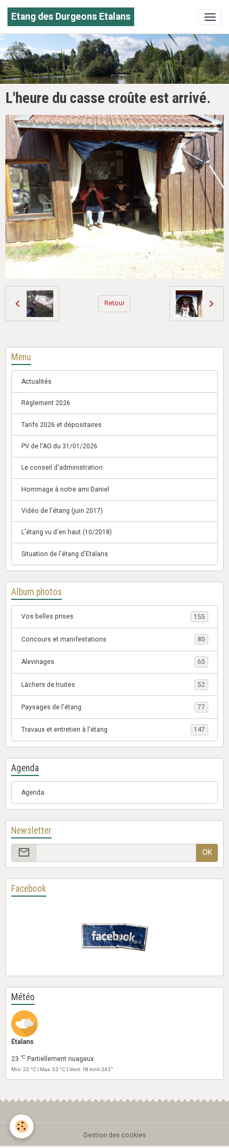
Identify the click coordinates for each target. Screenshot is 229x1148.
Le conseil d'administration (62, 467)
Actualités (36, 381)
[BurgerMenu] (210, 17)
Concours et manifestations (113, 639)
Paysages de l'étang (113, 707)
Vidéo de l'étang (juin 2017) (62, 510)
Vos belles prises (113, 616)
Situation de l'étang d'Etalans (64, 554)
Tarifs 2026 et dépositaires (61, 425)
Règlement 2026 (45, 403)
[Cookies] (22, 1126)
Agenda (32, 792)
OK (207, 852)
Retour (114, 303)
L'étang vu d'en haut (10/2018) (66, 532)
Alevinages (113, 662)
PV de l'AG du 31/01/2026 (59, 446)
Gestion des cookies (114, 1135)
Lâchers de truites (113, 684)
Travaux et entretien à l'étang (113, 729)
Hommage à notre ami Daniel (65, 489)
